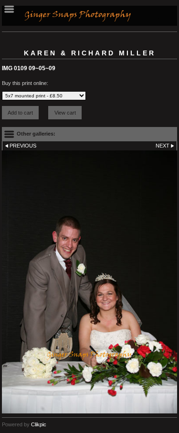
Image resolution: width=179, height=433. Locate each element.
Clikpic (38, 424)
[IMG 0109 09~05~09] (89, 281)
